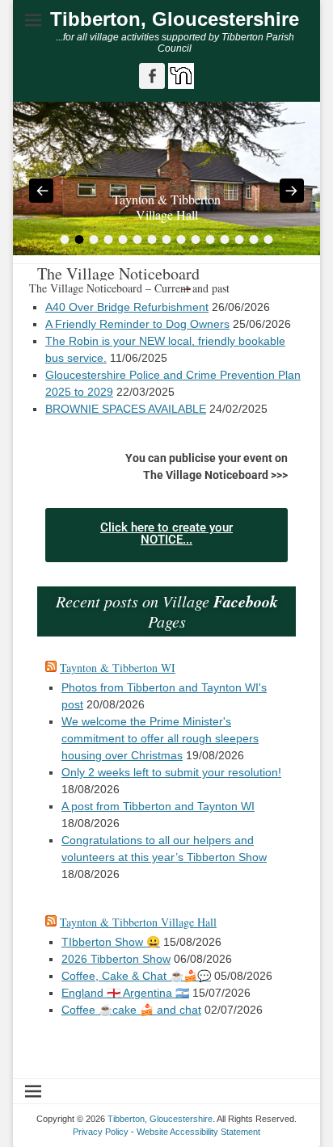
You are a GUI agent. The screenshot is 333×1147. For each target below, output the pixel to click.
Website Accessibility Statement (198, 1131)
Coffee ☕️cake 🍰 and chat (131, 1009)
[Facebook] (152, 76)
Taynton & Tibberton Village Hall (138, 922)
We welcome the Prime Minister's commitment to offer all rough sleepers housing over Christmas (160, 738)
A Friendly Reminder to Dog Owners (137, 323)
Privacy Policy (101, 1131)
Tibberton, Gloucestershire (174, 19)
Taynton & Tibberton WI (117, 667)
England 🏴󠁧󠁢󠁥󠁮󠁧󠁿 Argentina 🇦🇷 (125, 992)
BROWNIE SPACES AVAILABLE (125, 408)
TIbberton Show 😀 (110, 941)
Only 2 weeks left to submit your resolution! (171, 772)
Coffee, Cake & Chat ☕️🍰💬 (136, 975)
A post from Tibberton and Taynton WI (158, 806)
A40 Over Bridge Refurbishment (127, 306)
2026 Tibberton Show (116, 958)
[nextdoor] (179, 84)
